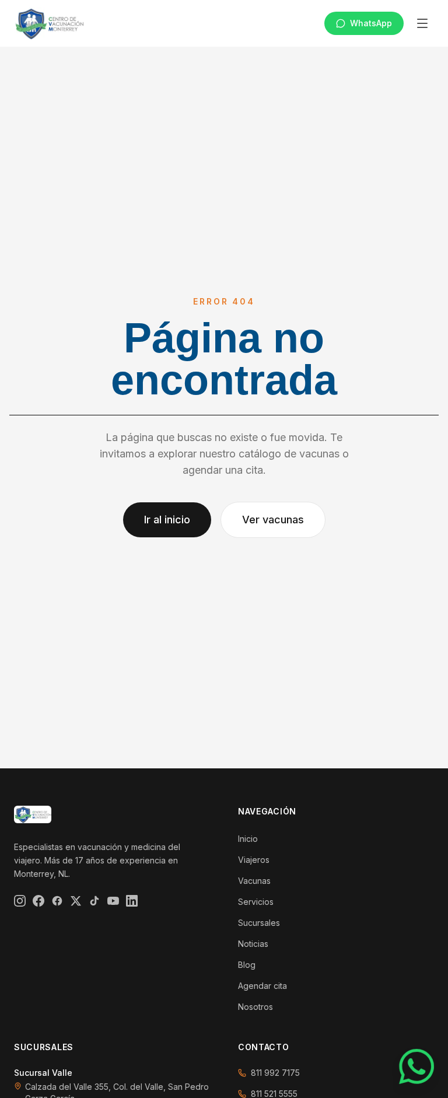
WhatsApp (371, 23)
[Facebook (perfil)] (57, 901)
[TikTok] (94, 901)
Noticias (253, 944)
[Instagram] (20, 901)
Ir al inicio (167, 519)
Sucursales (259, 923)
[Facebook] (38, 901)
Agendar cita (262, 986)
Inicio (248, 839)
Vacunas (254, 881)
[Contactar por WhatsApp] (417, 1067)
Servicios (256, 902)
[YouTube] (113, 901)
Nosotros (255, 1007)
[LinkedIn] (132, 901)
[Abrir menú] (422, 23)
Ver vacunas (273, 519)
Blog (247, 965)
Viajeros (254, 860)
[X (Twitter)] (76, 901)
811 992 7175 (275, 1073)
